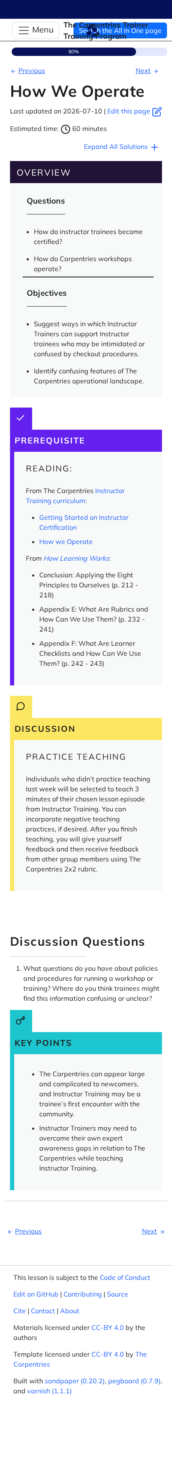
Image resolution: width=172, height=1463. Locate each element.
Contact (43, 1311)
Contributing (82, 1294)
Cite (19, 1311)
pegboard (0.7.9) (134, 1381)
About (69, 1311)
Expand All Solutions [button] (116, 146)
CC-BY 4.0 (107, 1327)
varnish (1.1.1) (49, 1391)
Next (143, 70)
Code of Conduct (125, 1277)
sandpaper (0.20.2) (75, 1381)
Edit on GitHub (35, 1294)
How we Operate (66, 541)
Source (117, 1294)
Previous (31, 70)
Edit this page (129, 111)
